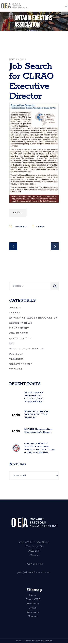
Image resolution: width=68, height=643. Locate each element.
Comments (20, 226)
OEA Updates (19, 333)
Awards (15, 307)
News (32, 607)
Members (33, 603)
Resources (32, 612)
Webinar (15, 369)
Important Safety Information (33, 318)
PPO (12, 343)
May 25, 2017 (17, 59)
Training (16, 359)
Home (33, 595)
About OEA (32, 599)
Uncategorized (21, 364)
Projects (16, 354)
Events (14, 313)
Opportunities (20, 338)
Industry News (20, 323)
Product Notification (26, 349)
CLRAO (18, 213)
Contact (33, 616)
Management (19, 328)
